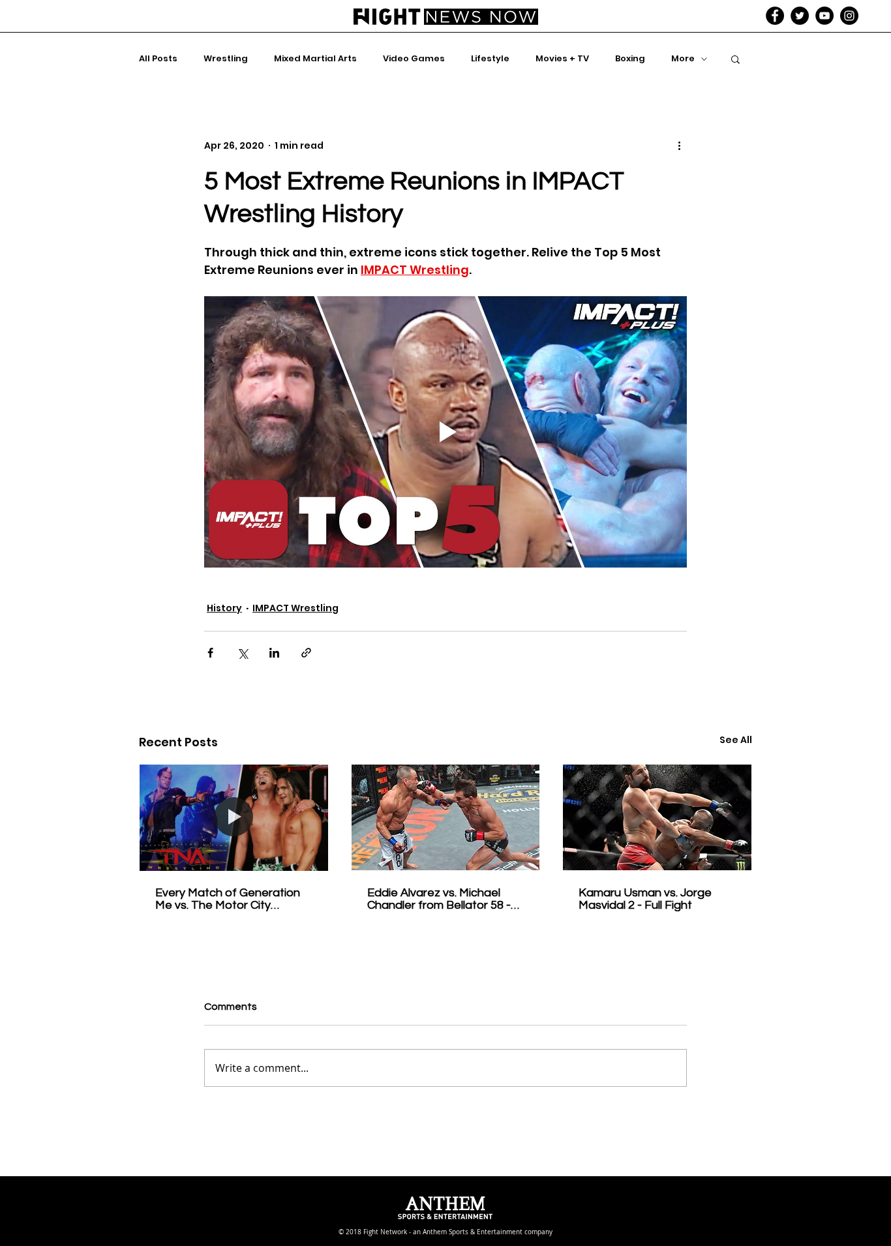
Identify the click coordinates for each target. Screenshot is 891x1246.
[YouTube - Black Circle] (824, 16)
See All (735, 739)
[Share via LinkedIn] (274, 652)
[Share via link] (306, 652)
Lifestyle (490, 58)
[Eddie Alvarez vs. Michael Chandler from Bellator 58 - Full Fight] (446, 817)
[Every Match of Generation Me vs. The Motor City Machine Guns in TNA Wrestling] (234, 817)
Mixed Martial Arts (315, 58)
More (683, 58)
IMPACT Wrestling (295, 608)
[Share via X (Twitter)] (242, 652)
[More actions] (679, 145)
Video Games (414, 58)
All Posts (158, 58)
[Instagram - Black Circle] (849, 16)
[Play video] (445, 432)
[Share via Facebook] (210, 652)
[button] (735, 58)
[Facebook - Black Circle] (775, 16)
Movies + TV (562, 58)
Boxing (630, 58)
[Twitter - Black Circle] (800, 16)
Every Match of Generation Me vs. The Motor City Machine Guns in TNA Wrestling (227, 899)
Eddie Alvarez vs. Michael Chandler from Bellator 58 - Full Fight (439, 899)
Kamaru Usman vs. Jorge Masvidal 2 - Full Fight (645, 899)
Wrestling (226, 58)
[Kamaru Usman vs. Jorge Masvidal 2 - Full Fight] (657, 817)
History (224, 608)
